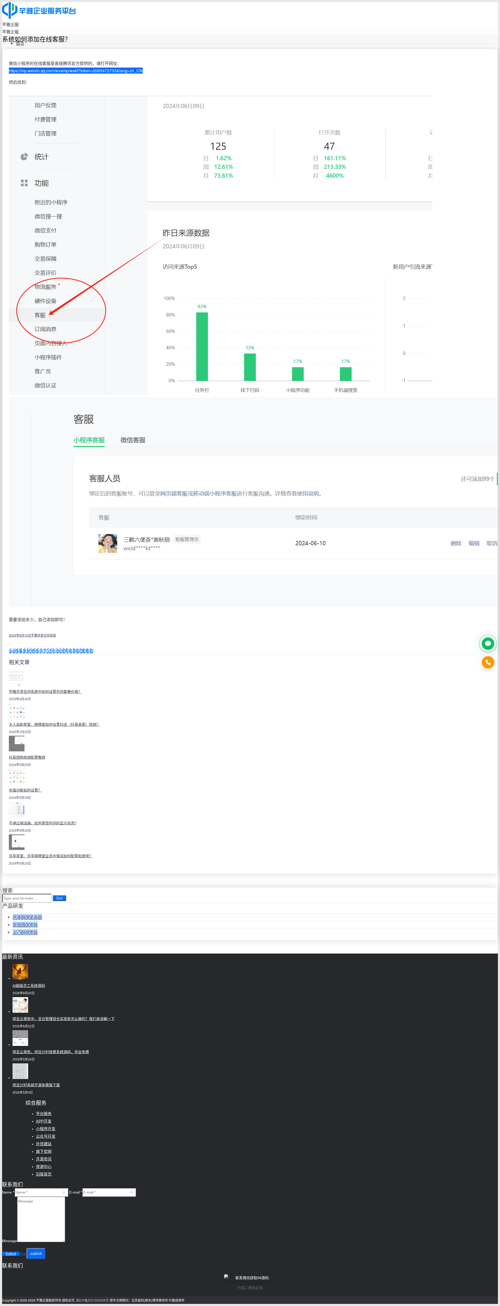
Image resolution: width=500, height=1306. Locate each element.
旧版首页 (44, 1174)
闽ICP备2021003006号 (92, 1300)
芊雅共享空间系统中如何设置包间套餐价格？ (45, 692)
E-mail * (75, 1192)
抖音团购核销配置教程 (72, 651)
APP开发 (44, 1121)
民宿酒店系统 (25, 925)
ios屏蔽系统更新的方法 (30, 651)
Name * (8, 1192)
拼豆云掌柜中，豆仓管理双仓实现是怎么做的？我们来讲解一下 (63, 1019)
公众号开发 (45, 1136)
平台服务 (44, 1113)
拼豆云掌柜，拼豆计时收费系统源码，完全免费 (50, 1052)
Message (9, 1241)
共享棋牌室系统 (27, 917)
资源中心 (44, 1166)
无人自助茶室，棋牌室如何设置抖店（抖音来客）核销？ (54, 724)
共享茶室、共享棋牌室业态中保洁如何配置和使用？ (51, 856)
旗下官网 (44, 1151)
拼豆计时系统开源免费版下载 (36, 1085)
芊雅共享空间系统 (43, 635)
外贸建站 (44, 1144)
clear (23, 1254)
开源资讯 (44, 1159)
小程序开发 (45, 1129)
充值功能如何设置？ (25, 790)
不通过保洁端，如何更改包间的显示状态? (43, 823)
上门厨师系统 (25, 932)
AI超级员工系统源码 (28, 986)
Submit (10, 1254)
